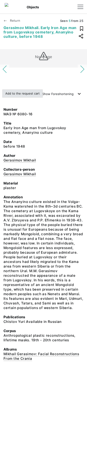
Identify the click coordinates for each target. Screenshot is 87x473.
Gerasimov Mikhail (19, 160)
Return (14, 20)
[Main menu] (80, 6)
